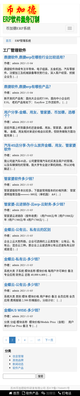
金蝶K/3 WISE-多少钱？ (23, 310)
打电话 (66, 393)
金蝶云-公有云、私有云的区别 (27, 229)
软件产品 (18, 368)
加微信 (51, 393)
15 (38, 340)
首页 (8, 40)
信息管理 (18, 356)
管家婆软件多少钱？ (20, 178)
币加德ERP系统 (18, 28)
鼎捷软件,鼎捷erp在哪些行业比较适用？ (35, 57)
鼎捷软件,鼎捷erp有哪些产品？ (28, 86)
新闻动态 (18, 364)
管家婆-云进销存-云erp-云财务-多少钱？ (35, 204)
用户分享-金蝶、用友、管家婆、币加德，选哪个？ (39, 114)
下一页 (49, 340)
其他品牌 (18, 360)
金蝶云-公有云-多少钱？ (22, 284)
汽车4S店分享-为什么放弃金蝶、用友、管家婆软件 (40, 147)
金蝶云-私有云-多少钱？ (22, 259)
